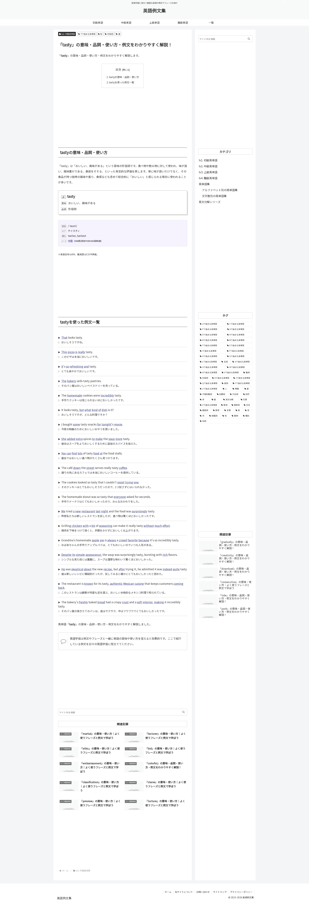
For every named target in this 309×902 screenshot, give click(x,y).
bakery (71, 381)
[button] (183, 712)
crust (125, 602)
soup (111, 439)
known (88, 584)
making (159, 602)
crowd (123, 540)
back (61, 588)
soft (139, 602)
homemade (74, 395)
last (98, 511)
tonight (106, 424)
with (86, 526)
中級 (70, 240)
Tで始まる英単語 (88, 33)
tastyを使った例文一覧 (121, 82)
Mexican (128, 584)
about (87, 569)
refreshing (76, 366)
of (99, 410)
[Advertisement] (122, 115)
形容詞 (110, 33)
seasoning (105, 526)
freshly (83, 602)
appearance (93, 555)
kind (95, 410)
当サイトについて (184, 891)
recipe (107, 569)
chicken (77, 526)
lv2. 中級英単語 (68, 33)
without (149, 526)
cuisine (139, 584)
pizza (71, 352)
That (64, 337)
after (122, 569)
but (81, 410)
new (78, 511)
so (67, 366)
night (104, 511)
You (63, 453)
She (63, 439)
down (77, 468)
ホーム (168, 891)
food (96, 453)
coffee (123, 468)
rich (165, 555)
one (136, 482)
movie (118, 424)
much (158, 526)
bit (93, 526)
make (99, 439)
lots (80, 453)
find (74, 453)
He (63, 569)
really (81, 352)
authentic (116, 584)
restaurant (88, 511)
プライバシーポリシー (241, 891)
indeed (167, 569)
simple (80, 555)
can (68, 453)
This (64, 352)
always (111, 540)
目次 (118, 69)
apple (95, 540)
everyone (120, 497)
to (93, 439)
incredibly (107, 395)
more (118, 439)
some (76, 424)
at (101, 453)
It (62, 366)
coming (178, 584)
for (99, 424)
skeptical (77, 569)
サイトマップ (220, 891)
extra (79, 439)
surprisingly (139, 511)
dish (104, 410)
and (86, 366)
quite (176, 569)
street (90, 468)
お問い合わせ (203, 891)
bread (101, 602)
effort (166, 526)
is (76, 352)
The (63, 381)
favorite (133, 540)
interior (147, 602)
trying (129, 482)
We (63, 511)
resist (120, 482)
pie (102, 540)
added (71, 439)
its (73, 555)
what (87, 410)
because (143, 540)
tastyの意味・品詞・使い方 (124, 77)
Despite (66, 555)
